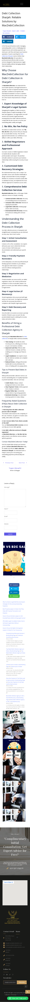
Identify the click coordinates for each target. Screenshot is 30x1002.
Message (7, 487)
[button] (8, 37)
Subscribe (22, 982)
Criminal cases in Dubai (16, 666)
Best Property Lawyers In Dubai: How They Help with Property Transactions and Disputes (13, 611)
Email (6, 516)
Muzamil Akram (21, 994)
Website (6, 524)
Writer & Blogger (15, 470)
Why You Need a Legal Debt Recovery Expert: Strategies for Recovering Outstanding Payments (14, 604)
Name (6, 509)
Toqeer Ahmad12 (15, 468)
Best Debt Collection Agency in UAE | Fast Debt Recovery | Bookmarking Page (15, 697)
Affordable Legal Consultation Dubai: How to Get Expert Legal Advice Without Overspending (14, 623)
